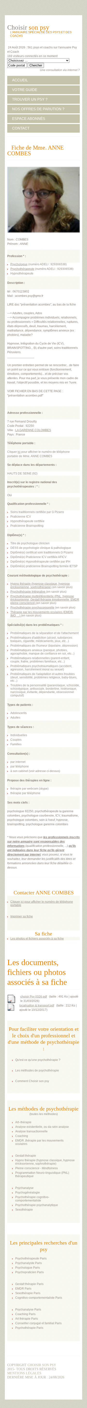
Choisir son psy (42, 1365)
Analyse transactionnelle (31, 1131)
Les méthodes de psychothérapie (37, 1070)
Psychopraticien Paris (29, 1272)
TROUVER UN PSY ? (29, 99)
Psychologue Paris (27, 1267)
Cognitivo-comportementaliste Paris (38, 1297)
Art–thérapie (23, 1122)
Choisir (28, 27)
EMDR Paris (23, 1288)
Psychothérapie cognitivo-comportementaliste (32, 1198)
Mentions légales (24, 1373)
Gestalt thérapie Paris (29, 1284)
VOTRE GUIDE (24, 90)
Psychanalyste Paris (28, 1263)
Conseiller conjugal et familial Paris (38, 1323)
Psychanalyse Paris (28, 1309)
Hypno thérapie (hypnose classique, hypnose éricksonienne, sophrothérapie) (45, 1162)
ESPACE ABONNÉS (28, 119)
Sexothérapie (24, 1209)
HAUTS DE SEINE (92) (22, 473)
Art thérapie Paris (26, 1318)
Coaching (21, 1136)
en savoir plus (62, 587)
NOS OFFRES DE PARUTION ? (38, 109)
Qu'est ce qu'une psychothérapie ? (37, 1060)
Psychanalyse (24, 1188)
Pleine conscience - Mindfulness (36, 1168)
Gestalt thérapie (25, 1155)
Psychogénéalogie (27, 1192)
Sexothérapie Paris (27, 1293)
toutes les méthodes (43, 1114)
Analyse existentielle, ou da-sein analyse (42, 1127)
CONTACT (20, 128)
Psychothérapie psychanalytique (36, 1205)
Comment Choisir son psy (32, 1081)
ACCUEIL (20, 80)
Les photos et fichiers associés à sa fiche (37, 938)
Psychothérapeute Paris (31, 1258)
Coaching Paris (25, 1314)
